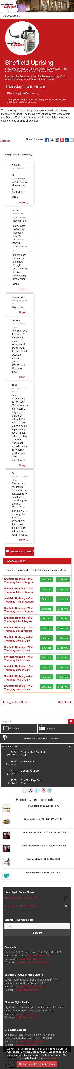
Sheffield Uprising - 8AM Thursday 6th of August (18, 619)
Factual (20, 99)
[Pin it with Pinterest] (62, 140)
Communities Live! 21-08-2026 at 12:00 (43, 819)
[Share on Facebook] (47, 140)
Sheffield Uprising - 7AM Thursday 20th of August (19, 590)
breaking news (43, 99)
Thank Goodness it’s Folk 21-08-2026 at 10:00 (43, 845)
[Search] (71, 721)
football (9, 102)
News (31, 99)
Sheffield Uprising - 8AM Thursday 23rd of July (18, 658)
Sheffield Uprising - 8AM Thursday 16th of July (18, 677)
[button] (23, 93)
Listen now (63, 579)
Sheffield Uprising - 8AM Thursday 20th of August (19, 580)
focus (64, 99)
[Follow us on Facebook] (24, 790)
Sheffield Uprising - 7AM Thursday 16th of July (18, 687)
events (51, 99)
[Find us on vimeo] (49, 790)
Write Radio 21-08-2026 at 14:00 (19, 905)
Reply (22, 202)
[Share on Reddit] (57, 140)
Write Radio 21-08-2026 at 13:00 (43, 805)
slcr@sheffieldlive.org (26, 1044)
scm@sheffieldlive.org (26, 989)
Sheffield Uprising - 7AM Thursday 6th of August (18, 629)
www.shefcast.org (27, 1014)
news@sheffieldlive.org (29, 959)
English (13, 99)
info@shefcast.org (24, 1017)
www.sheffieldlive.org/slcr (31, 1041)
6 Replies (5, 140)
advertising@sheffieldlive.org (33, 962)
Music (26, 99)
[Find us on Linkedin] (37, 790)
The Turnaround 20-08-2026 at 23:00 (43, 872)
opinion (15, 102)
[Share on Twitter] (52, 140)
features (58, 99)
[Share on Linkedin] (67, 140)
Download (46, 579)
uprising (33, 102)
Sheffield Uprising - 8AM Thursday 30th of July (18, 638)
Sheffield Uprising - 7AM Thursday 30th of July (18, 648)
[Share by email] (72, 140)
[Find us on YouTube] (43, 790)
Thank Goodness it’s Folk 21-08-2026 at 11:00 (43, 832)
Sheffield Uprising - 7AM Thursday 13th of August (19, 609)
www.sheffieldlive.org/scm (32, 986)
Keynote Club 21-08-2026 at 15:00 (20, 897)
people (21, 102)
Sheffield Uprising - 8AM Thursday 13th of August (19, 599)
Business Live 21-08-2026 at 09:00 (43, 858)
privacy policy (50, 1058)
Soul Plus (63, 702)
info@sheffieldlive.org (37, 955)
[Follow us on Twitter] (30, 790)
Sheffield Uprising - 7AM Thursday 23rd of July (18, 668)
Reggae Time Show (16, 702)
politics (27, 102)
